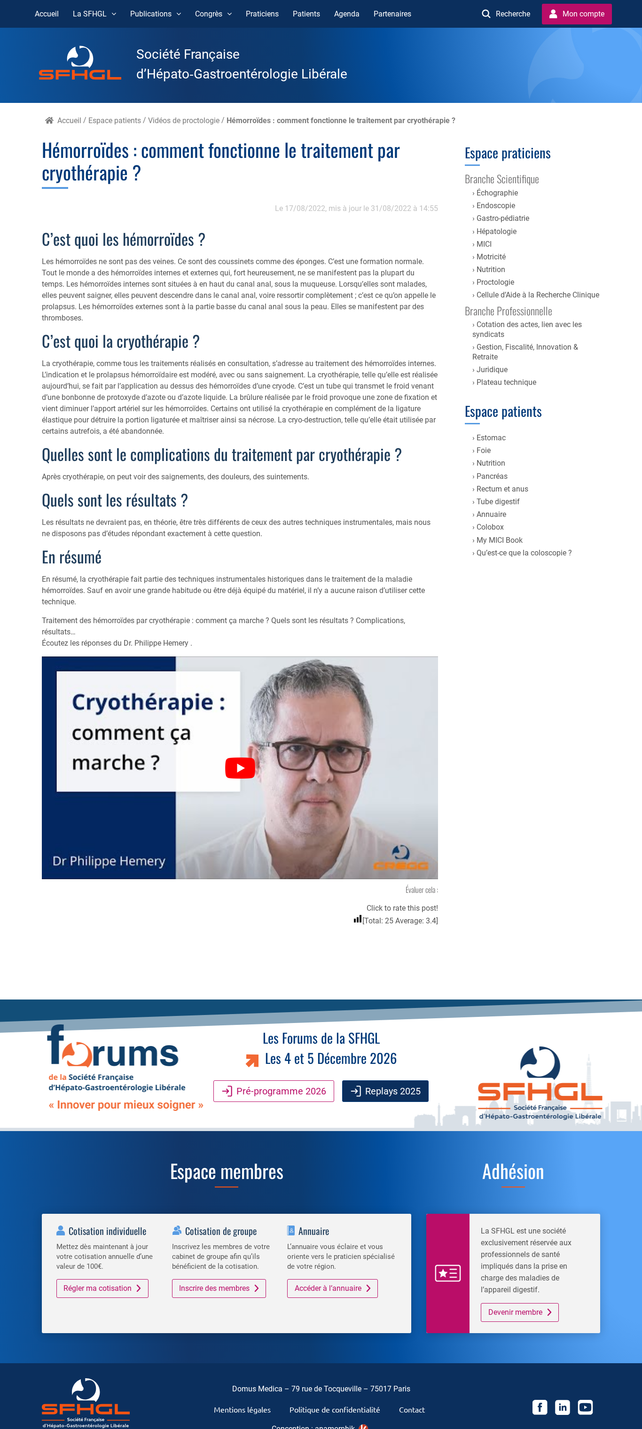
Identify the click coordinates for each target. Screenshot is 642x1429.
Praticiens (262, 13)
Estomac (491, 437)
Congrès (208, 13)
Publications (151, 13)
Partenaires (392, 13)
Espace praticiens (508, 152)
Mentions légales (242, 1409)
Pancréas (492, 476)
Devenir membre (515, 1312)
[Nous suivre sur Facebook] (540, 1409)
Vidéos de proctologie (183, 120)
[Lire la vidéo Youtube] (240, 767)
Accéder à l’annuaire (328, 1288)
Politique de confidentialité (335, 1409)
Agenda (347, 13)
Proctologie (495, 282)
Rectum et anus (502, 488)
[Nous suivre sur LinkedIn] (562, 1409)
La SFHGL (90, 13)
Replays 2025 (393, 1091)
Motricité (491, 256)
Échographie (497, 192)
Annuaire (491, 514)
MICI (484, 244)
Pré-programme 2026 (281, 1091)
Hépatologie (497, 231)
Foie (484, 450)
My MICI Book (500, 540)
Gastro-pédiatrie (503, 218)
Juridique (492, 369)
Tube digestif (498, 501)
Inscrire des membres (214, 1288)
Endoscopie (496, 205)
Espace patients (114, 120)
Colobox (490, 527)
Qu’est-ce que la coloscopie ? (524, 552)
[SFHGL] (87, 64)
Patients (306, 13)
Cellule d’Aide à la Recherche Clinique (538, 294)
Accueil (47, 13)
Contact (412, 1409)
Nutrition (491, 269)
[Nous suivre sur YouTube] (585, 1409)
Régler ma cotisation (97, 1288)
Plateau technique (506, 382)
